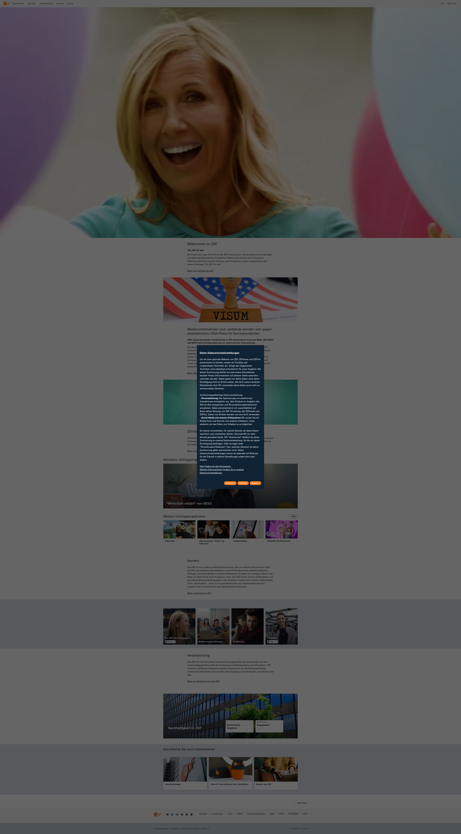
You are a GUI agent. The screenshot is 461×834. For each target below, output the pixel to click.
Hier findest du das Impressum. (215, 466)
